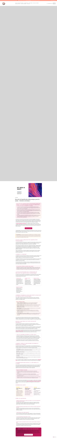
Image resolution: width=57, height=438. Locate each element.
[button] (55, 437)
